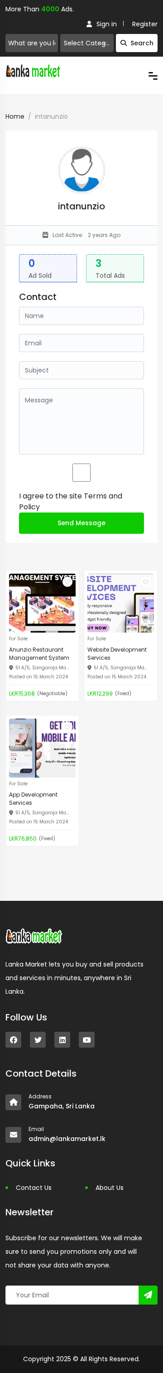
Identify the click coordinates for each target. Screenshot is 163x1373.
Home (14, 116)
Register (145, 24)
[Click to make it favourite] (67, 582)
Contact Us (34, 1187)
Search (141, 43)
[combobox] (87, 43)
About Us (110, 1187)
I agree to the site (70, 501)
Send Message (81, 522)
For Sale (18, 638)
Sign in (106, 24)
